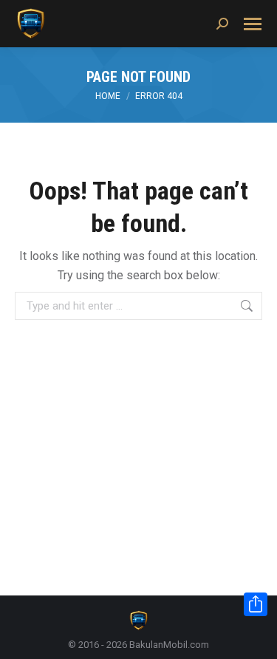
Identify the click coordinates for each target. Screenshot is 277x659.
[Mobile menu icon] (252, 24)
